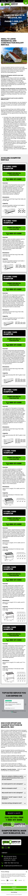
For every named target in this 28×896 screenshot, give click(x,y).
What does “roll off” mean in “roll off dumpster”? (12, 797)
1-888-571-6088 (14, 179)
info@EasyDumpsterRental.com (13, 866)
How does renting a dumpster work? (12, 803)
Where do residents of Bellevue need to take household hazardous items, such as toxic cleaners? (12, 777)
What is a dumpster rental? (9, 788)
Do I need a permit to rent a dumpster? (12, 784)
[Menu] (2, 4)
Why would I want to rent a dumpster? (12, 792)
